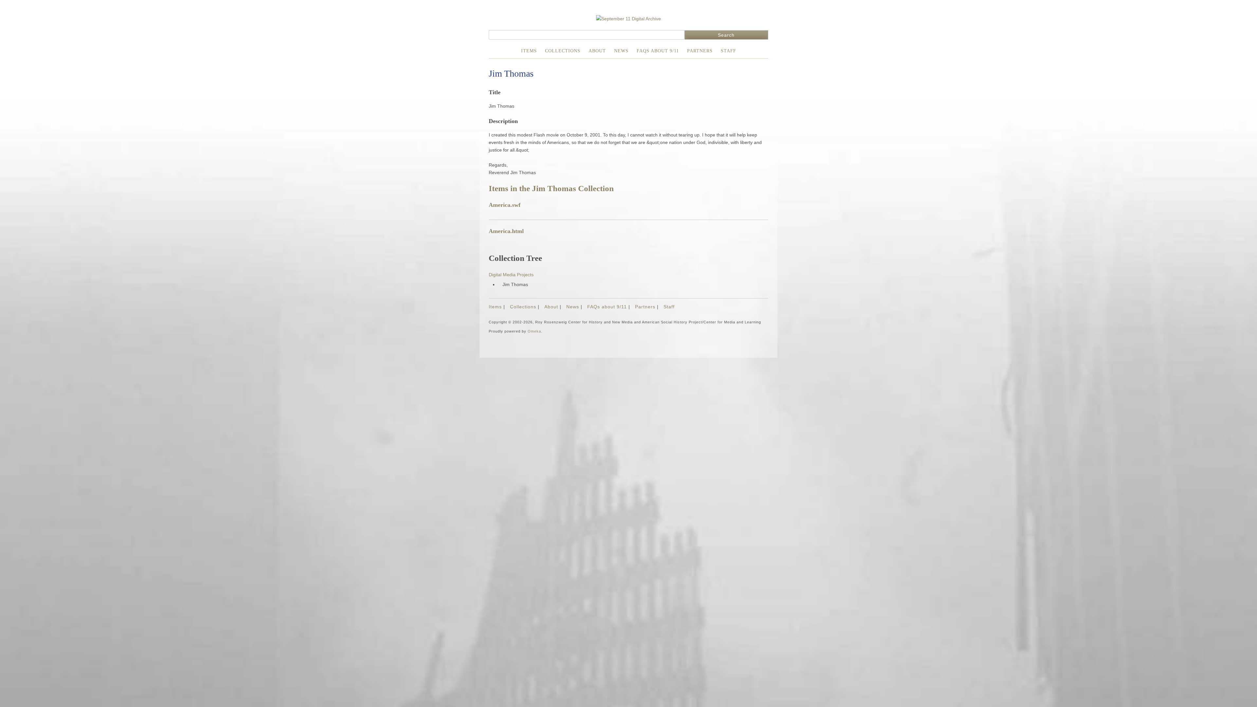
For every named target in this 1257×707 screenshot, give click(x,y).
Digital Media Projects (511, 274)
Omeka (534, 331)
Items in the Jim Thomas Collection (551, 188)
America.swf (504, 205)
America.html (506, 231)
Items (529, 50)
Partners (700, 50)
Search (726, 35)
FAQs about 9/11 (658, 50)
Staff (728, 50)
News (621, 50)
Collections (562, 50)
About (597, 50)
